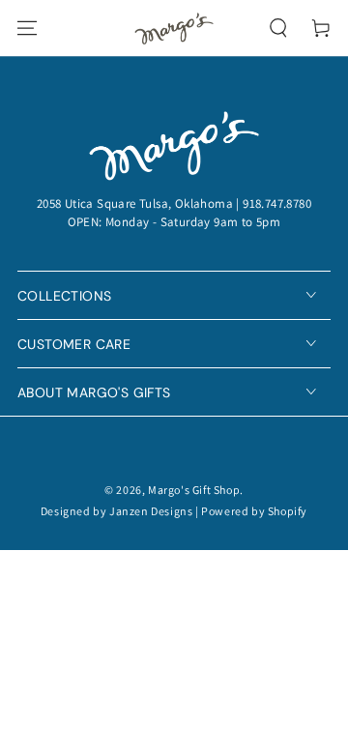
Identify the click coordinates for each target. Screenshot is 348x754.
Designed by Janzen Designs (117, 511)
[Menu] (27, 28)
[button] (278, 28)
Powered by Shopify (254, 511)
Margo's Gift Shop (194, 489)
